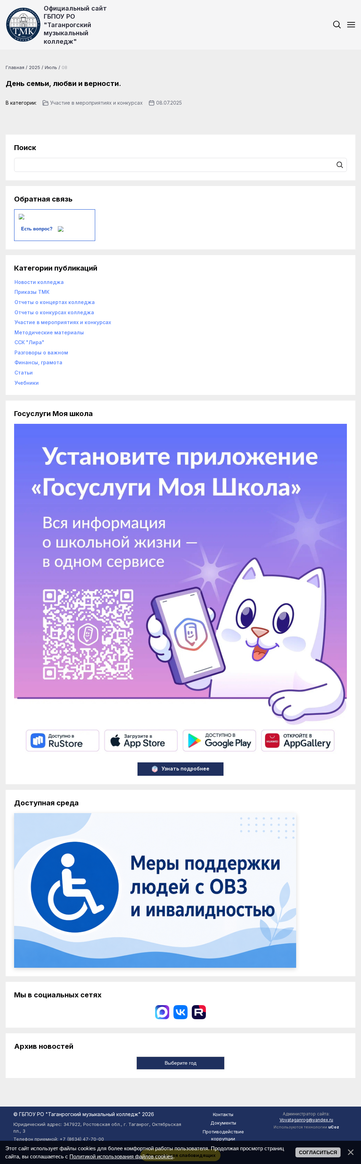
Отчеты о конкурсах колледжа (54, 312)
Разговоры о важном (41, 352)
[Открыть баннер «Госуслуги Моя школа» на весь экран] (180, 754)
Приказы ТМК (31, 292)
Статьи (23, 373)
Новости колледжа (39, 282)
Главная (15, 67)
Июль (51, 67)
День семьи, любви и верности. (63, 83)
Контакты (223, 1114)
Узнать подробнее (185, 769)
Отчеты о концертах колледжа (54, 302)
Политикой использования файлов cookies (121, 1156)
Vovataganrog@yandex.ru (306, 1119)
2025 (34, 67)
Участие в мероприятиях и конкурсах (96, 103)
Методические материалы (49, 332)
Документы (223, 1123)
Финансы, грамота (38, 362)
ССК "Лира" (29, 342)
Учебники (26, 383)
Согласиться (318, 1152)
